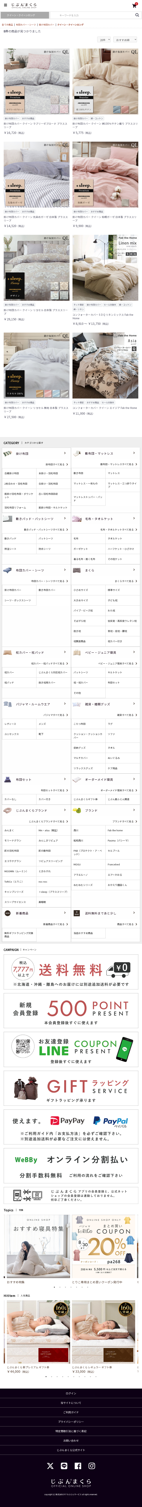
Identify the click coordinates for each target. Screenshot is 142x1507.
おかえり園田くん (117, 885)
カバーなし (10, 799)
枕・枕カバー (81, 682)
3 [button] (65, 1287)
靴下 (41, 734)
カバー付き (45, 799)
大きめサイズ (81, 600)
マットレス (114, 473)
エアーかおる (115, 874)
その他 (77, 693)
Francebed (114, 864)
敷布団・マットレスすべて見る (117, 464)
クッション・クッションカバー (88, 735)
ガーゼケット (81, 549)
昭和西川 (78, 840)
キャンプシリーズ (13, 891)
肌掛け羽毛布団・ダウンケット (18, 495)
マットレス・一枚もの (86, 483)
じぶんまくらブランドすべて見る (47, 821)
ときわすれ (45, 871)
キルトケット (115, 672)
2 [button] (60, 1287)
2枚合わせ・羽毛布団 (15, 483)
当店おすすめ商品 (83, 933)
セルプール (114, 850)
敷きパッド (10, 538)
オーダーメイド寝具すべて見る (117, 790)
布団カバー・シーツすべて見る (48, 581)
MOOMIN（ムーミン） (16, 871)
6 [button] (82, 1287)
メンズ (42, 724)
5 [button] (76, 1287)
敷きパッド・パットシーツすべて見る (44, 529)
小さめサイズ (81, 590)
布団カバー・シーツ (26, 24)
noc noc (43, 881)
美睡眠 (42, 902)
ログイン (71, 1393)
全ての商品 (7, 24)
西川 (76, 830)
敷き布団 (78, 473)
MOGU (77, 864)
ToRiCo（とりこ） (14, 881)
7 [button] (87, 1287)
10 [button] (96, 1376)
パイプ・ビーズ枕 (83, 610)
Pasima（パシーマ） (119, 840)
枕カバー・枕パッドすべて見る (48, 663)
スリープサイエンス (15, 902)
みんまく (9, 830)
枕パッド (9, 682)
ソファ (111, 734)
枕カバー (9, 672)
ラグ (110, 724)
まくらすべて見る (124, 581)
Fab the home (115, 830)
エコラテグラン (12, 861)
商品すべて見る (125, 924)
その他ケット (115, 559)
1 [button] (54, 1287)
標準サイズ (114, 590)
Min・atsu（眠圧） (49, 830)
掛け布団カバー (46, 24)
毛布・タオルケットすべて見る (117, 529)
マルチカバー (81, 758)
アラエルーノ (81, 874)
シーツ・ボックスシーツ (17, 600)
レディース (10, 724)
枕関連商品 (80, 641)
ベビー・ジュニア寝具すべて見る (116, 663)
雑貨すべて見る (125, 715)
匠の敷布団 (45, 850)
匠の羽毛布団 (11, 850)
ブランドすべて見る (123, 821)
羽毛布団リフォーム (15, 507)
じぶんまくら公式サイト (71, 1450)
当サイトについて (71, 1403)
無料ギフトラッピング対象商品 (18, 934)
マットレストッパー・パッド (88, 498)
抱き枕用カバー (47, 682)
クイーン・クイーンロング (70, 24)
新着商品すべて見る (54, 924)
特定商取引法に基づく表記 (71, 1431)
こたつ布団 (80, 724)
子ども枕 (112, 600)
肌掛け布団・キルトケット (53, 507)
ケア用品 (112, 768)
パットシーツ (46, 538)
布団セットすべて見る (53, 790)
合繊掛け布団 (11, 473)
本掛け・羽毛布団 (48, 473)
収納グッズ (80, 747)
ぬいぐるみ (114, 758)
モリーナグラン (12, 840)
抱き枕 (77, 631)
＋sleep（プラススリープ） (54, 891)
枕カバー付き (115, 641)
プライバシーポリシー (71, 1421)
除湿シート (10, 549)
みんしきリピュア (48, 840)
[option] (103, 1249)
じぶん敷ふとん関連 (118, 799)
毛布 (76, 538)
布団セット (114, 682)
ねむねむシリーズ (83, 885)
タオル (111, 747)
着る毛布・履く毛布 (84, 559)
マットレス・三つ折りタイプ (122, 485)
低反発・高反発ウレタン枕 (122, 621)
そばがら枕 (80, 621)
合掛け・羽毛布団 (48, 483)
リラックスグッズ (83, 768)
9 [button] (90, 1376)
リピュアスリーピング (51, 861)
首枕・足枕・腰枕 (117, 631)
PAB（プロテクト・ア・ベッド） (88, 852)
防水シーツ (45, 549)
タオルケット (115, 538)
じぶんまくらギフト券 (86, 799)
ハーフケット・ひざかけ (121, 549)
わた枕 (111, 610)
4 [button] (71, 1287)
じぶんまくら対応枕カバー (53, 672)
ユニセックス (11, 734)
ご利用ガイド (71, 1412)
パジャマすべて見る (54, 715)
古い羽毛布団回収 (48, 494)
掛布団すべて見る (55, 464)
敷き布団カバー (47, 590)
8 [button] (85, 1376)
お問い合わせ (71, 1440)
